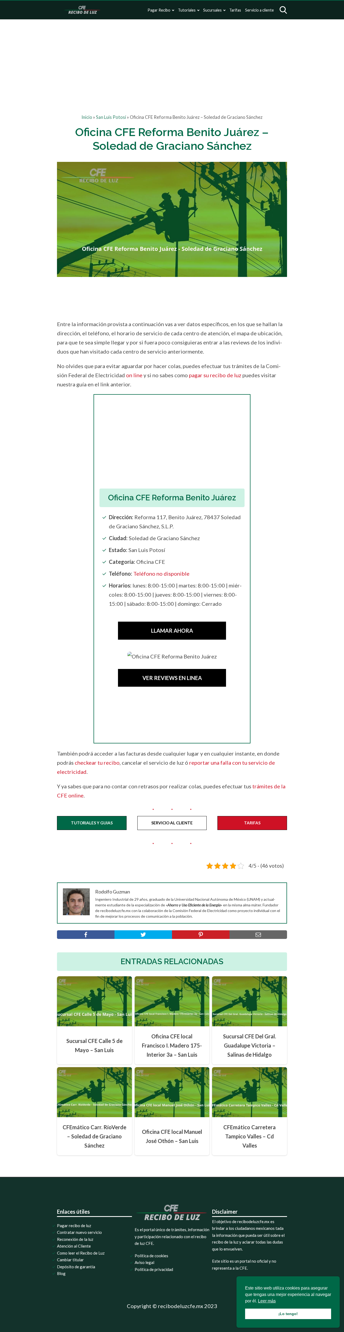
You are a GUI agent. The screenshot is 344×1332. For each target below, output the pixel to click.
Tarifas (235, 10)
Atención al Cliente (74, 1246)
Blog (61, 1273)
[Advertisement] (172, 59)
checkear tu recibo (97, 762)
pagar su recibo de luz (215, 375)
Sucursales (212, 10)
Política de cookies (151, 1255)
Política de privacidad (154, 1269)
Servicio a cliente (259, 10)
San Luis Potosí (111, 117)
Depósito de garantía (76, 1266)
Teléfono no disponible (161, 573)
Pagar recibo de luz (74, 1225)
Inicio (86, 117)
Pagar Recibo (159, 10)
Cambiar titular (70, 1259)
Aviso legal (144, 1262)
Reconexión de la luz (75, 1239)
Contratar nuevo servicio (79, 1232)
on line (134, 375)
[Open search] (283, 10)
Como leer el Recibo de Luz (81, 1253)
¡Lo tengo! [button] (288, 1314)
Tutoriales (187, 10)
